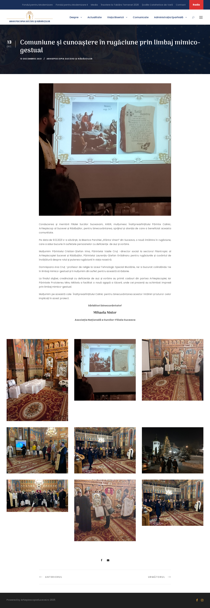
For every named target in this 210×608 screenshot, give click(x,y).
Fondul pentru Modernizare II (72, 4)
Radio (196, 4)
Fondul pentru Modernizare (37, 4)
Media (94, 4)
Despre (74, 17)
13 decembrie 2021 (31, 58)
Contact (181, 4)
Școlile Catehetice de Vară (157, 4)
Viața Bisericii (115, 17)
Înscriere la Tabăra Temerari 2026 (120, 4)
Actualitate (94, 17)
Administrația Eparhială (168, 17)
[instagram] (202, 600)
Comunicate (141, 17)
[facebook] (197, 600)
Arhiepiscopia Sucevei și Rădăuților (70, 58)
